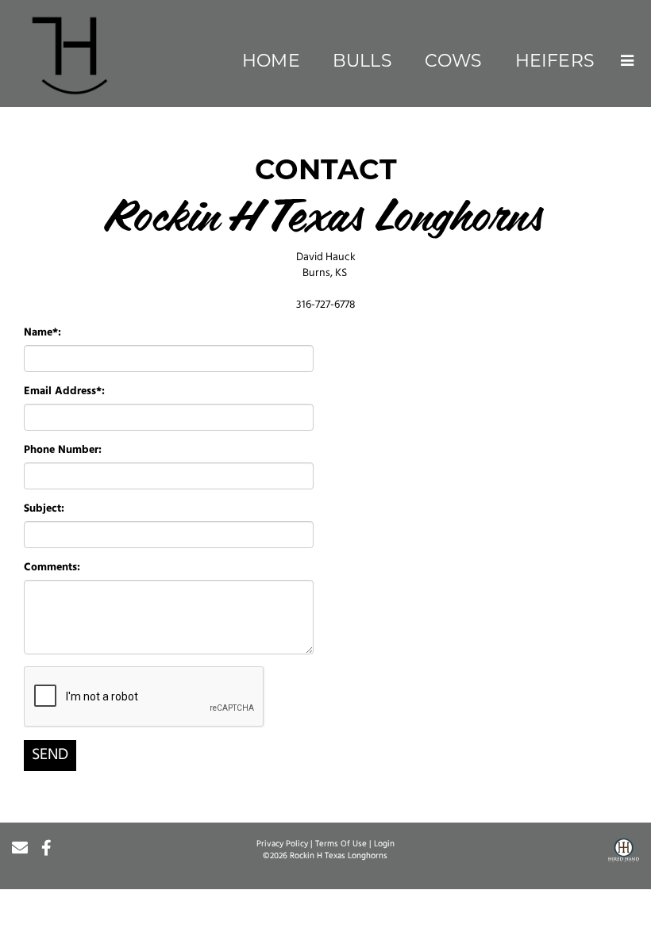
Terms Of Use (341, 844)
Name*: (42, 333)
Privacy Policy (282, 844)
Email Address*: (64, 391)
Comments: (52, 567)
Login (384, 844)
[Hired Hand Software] (623, 855)
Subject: (44, 509)
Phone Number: (63, 450)
